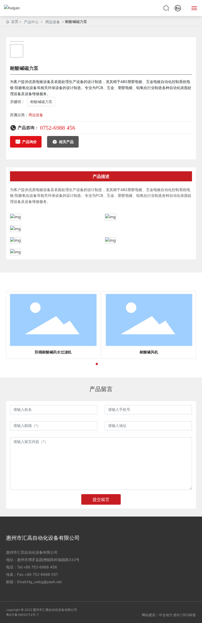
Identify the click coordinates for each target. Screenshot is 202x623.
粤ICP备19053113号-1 (22, 615)
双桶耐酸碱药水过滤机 (53, 352)
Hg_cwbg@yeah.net (44, 582)
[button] (88, 364)
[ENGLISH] (178, 7)
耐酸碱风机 (149, 352)
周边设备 (52, 22)
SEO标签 (189, 615)
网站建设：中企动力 (157, 615)
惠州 (176, 615)
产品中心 (31, 22)
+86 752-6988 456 (40, 567)
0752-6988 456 (57, 127)
